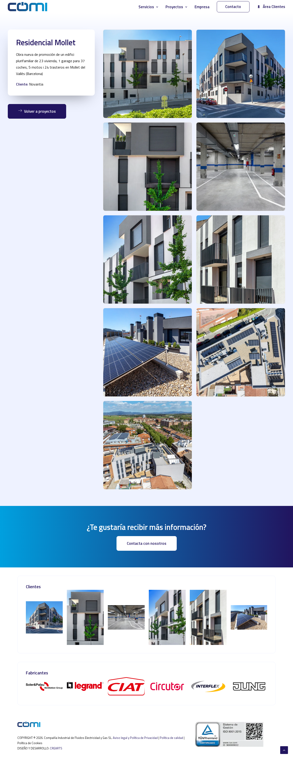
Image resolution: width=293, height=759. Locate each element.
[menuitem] (149, 7)
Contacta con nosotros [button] (146, 543)
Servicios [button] (146, 7)
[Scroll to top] (284, 749)
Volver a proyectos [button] (40, 111)
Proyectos (174, 7)
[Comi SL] (27, 6)
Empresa (202, 7)
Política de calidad (171, 737)
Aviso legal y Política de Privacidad (135, 737)
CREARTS (56, 748)
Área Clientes (274, 7)
